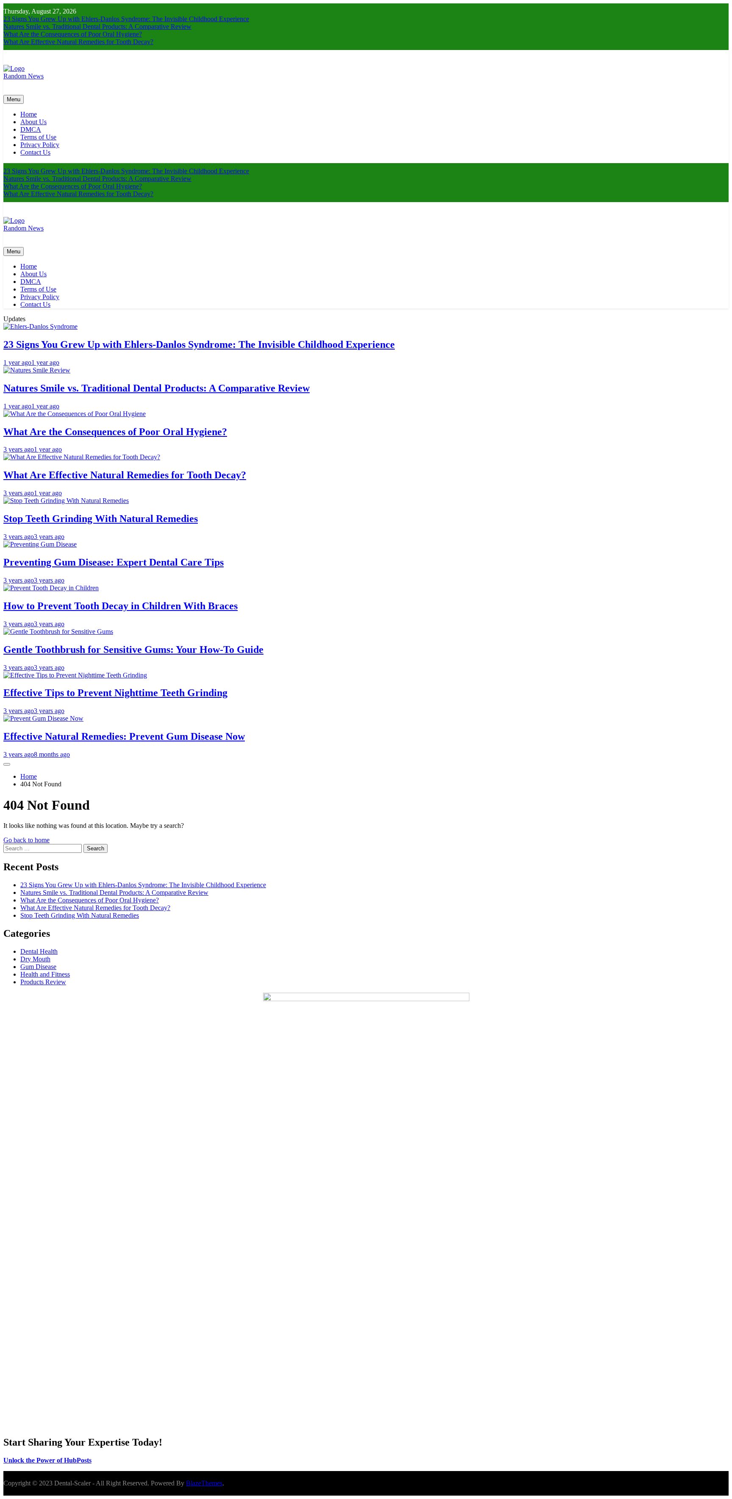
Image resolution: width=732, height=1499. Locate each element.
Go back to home (26, 840)
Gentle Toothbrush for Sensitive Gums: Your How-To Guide (133, 649)
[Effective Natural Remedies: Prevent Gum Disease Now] (43, 718)
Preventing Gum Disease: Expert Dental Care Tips (113, 562)
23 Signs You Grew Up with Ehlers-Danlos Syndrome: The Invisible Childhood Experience (126, 18)
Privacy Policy (39, 144)
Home (28, 114)
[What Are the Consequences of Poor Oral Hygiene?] (74, 413)
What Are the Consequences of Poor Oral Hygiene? (72, 34)
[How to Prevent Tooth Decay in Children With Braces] (51, 587)
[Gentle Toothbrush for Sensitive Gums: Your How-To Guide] (58, 631)
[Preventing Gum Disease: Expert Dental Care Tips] (40, 544)
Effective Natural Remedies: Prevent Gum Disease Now (124, 736)
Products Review (43, 981)
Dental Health (39, 951)
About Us (33, 121)
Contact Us (35, 152)
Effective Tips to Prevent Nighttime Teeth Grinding (115, 692)
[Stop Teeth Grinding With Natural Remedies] (66, 500)
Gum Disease (38, 966)
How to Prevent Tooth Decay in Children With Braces (120, 605)
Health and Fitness (45, 974)
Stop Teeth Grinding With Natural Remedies (100, 518)
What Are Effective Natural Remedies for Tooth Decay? (78, 41)
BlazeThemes (204, 1483)
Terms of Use (38, 137)
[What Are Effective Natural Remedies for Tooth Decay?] (81, 457)
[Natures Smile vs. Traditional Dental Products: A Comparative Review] (36, 370)
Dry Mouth (35, 959)
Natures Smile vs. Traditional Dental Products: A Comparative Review (97, 26)
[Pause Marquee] (6, 764)
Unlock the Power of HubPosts (47, 1460)
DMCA (30, 129)
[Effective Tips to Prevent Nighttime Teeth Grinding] (75, 675)
